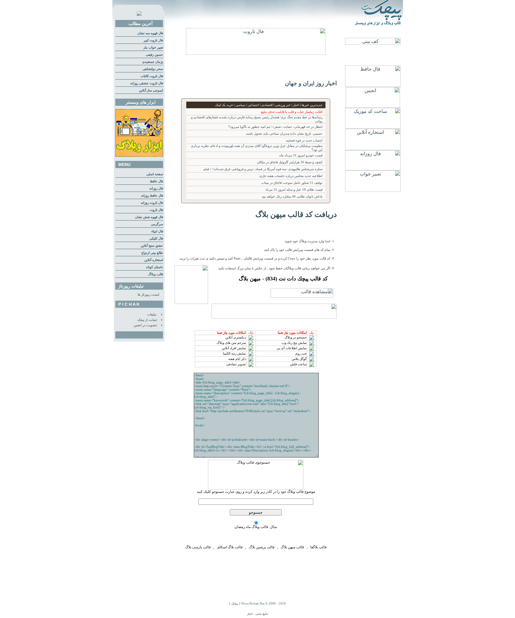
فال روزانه (156, 188)
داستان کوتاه (154, 267)
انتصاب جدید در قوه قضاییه (304, 140)
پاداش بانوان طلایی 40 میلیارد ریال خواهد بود (292, 196)
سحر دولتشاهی (152, 69)
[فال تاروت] (255, 53)
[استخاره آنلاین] (373, 148)
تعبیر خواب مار (153, 47)
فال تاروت (156, 210)
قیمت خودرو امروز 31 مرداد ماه (300, 155)
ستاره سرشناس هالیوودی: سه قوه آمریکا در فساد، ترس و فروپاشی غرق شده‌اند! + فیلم (262, 169)
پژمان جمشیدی (152, 61)
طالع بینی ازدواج (152, 252)
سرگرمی (157, 224)
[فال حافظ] (373, 85)
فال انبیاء (157, 231)
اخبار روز (326, 83)
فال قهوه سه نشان (150, 33)
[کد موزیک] (373, 127)
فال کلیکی (156, 238)
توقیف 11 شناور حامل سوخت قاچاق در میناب (291, 182)
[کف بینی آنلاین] (373, 43)
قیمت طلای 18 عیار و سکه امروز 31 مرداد (293, 189)
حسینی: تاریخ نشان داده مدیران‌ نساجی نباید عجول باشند (284, 133)
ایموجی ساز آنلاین (151, 90)
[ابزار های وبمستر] (139, 155)
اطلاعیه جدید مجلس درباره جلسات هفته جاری (290, 176)
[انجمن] (373, 106)
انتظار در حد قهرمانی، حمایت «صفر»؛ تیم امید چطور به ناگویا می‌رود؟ (275, 126)
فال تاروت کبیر (153, 40)
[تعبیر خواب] (373, 190)
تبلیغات (151, 314)
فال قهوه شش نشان (149, 217)
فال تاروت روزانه (152, 202)
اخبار (250, 613)
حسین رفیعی (154, 54)
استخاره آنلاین (153, 260)
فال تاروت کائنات (152, 76)
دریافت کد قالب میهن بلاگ (296, 214)
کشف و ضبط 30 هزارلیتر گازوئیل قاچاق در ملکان (289, 162)
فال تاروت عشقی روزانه (146, 83)
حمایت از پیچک (147, 320)
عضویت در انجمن (145, 325)
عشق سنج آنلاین (152, 245)
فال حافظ (156, 181)
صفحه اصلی (154, 174)
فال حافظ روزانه (152, 195)
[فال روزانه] (373, 168)
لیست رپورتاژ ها (148, 294)
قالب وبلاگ (155, 274)
